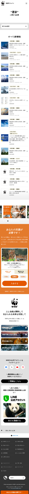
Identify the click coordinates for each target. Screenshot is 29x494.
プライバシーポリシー (7, 467)
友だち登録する (14, 421)
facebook (6, 367)
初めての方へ (6, 445)
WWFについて (6, 441)
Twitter (12, 367)
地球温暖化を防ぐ (15, 328)
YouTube (17, 367)
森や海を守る (15, 348)
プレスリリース (6, 463)
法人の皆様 (5, 449)
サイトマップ (20, 467)
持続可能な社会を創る (15, 335)
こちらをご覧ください (16, 488)
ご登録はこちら (14, 381)
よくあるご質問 (21, 453)
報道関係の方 (20, 449)
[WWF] (1, 430)
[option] (13, 212)
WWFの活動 (20, 441)
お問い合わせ (6, 456)
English (4, 470)
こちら (22, 291)
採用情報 (5, 453)
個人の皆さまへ (21, 445)
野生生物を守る (15, 342)
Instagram (23, 367)
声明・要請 (19, 463)
